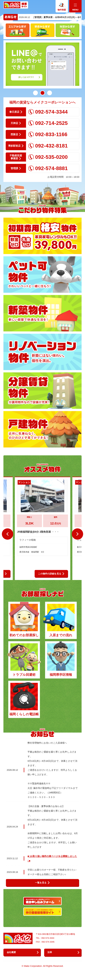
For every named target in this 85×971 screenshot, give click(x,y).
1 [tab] (35, 92)
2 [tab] (42, 92)
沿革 (49, 952)
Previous (7, 534)
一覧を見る (41, 882)
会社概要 (11, 952)
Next (77, 534)
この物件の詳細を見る (49, 573)
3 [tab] (49, 92)
